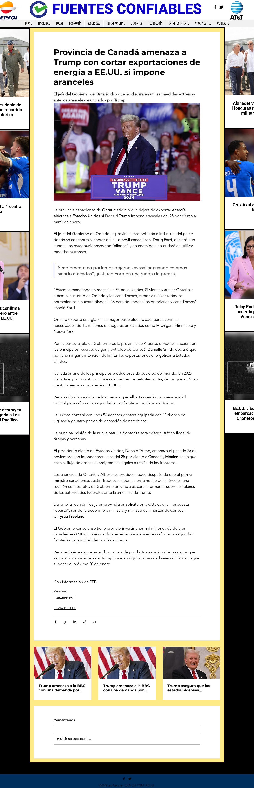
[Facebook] (215, 7)
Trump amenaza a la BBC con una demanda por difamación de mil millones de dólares (62, 688)
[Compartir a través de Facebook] (55, 622)
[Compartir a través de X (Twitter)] (65, 622)
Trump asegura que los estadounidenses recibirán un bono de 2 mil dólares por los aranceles (188, 688)
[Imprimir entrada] (94, 622)
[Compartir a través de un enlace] (85, 622)
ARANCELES (64, 598)
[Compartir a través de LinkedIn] (75, 622)
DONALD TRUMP (65, 608)
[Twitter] (221, 7)
